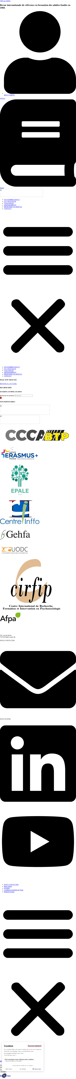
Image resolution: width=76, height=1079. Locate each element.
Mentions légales (9, 892)
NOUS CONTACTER (11, 884)
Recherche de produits (7, 395)
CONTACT (8, 208)
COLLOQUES (9, 203)
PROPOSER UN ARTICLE (13, 207)
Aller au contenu (5, 1)
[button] (38, 288)
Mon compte (8, 886)
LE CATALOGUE (10, 201)
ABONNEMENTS (10, 205)
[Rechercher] (1, 398)
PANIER (7, 888)
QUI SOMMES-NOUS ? (12, 199)
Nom (2, 1065)
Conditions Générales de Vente (13, 890)
